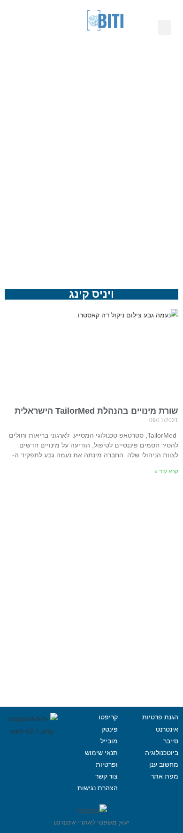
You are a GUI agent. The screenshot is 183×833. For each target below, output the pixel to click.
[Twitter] (19, 758)
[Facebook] (45, 758)
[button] (164, 27)
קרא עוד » (166, 471)
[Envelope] (53, 56)
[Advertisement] (91, 169)
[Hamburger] (32, 781)
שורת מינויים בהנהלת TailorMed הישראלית (96, 411)
